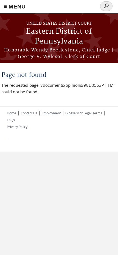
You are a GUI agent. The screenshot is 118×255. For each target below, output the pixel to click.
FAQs (11, 120)
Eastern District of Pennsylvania (59, 36)
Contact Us (29, 113)
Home (11, 113)
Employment (51, 113)
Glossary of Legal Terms (83, 113)
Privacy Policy (17, 126)
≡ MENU (15, 6)
